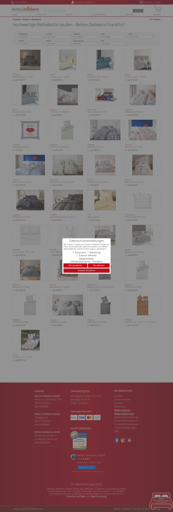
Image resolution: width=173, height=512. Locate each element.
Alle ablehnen (99, 265)
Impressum (97, 261)
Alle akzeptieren (75, 265)
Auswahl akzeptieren (86, 270)
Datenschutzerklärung (80, 261)
